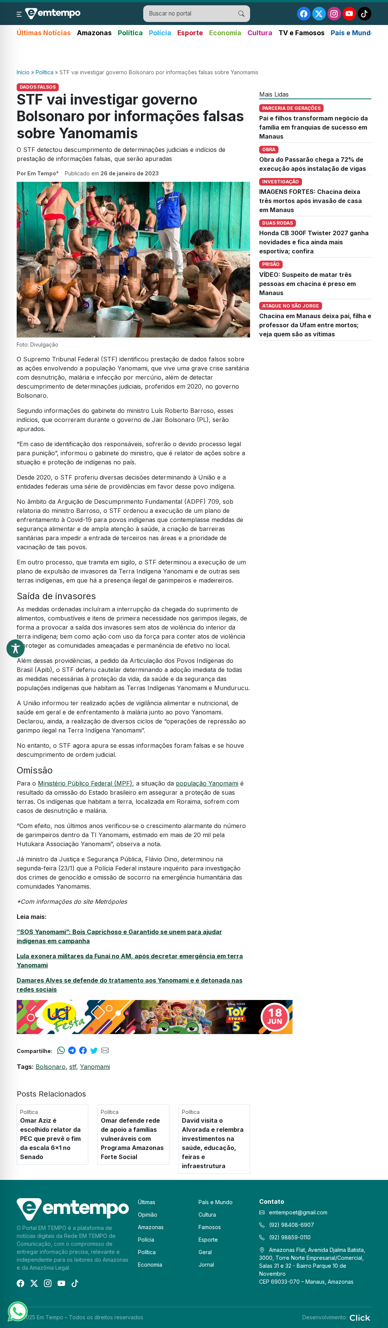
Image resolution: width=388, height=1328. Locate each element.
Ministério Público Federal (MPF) (85, 783)
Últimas (146, 1202)
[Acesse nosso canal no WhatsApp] (17, 1310)
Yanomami (95, 1066)
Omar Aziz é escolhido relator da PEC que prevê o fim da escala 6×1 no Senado (50, 1139)
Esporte (190, 33)
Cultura (259, 33)
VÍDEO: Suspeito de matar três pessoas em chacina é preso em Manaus (307, 284)
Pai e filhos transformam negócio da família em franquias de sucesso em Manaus (313, 127)
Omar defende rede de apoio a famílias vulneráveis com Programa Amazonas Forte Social (132, 1139)
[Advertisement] (194, 53)
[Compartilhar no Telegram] (72, 1051)
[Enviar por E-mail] (105, 1051)
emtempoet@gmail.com (298, 1212)
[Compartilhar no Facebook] (83, 1051)
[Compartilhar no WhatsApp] (61, 1051)
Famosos (210, 1227)
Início (23, 72)
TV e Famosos (301, 33)
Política (130, 33)
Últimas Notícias (44, 33)
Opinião (147, 1214)
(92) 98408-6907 (291, 1225)
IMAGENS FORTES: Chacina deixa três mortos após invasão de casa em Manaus (310, 201)
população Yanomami (207, 783)
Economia (225, 33)
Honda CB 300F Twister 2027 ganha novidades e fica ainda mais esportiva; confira (314, 242)
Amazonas (94, 33)
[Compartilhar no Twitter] (94, 1051)
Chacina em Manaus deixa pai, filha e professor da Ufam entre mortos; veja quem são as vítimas (315, 325)
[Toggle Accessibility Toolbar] (15, 648)
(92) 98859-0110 (289, 1237)
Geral (205, 1252)
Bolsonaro (51, 1066)
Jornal (206, 1264)
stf (72, 1066)
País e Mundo (353, 33)
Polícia (160, 33)
